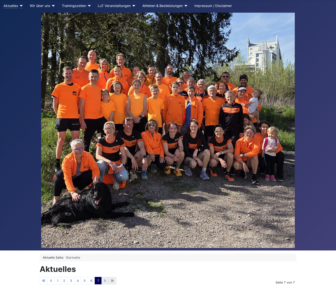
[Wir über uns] (52, 5)
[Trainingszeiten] (88, 5)
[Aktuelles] (20, 5)
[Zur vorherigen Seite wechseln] (51, 280)
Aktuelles (11, 6)
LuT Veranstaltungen (114, 6)
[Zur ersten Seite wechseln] (44, 280)
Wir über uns (40, 6)
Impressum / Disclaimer (213, 6)
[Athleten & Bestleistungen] (185, 5)
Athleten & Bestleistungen (162, 6)
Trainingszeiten (74, 6)
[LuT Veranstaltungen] (133, 5)
